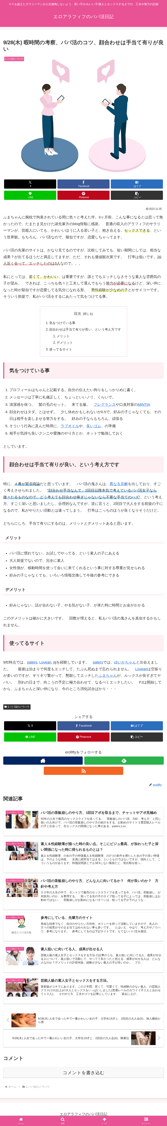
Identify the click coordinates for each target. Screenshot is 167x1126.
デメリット (65, 342)
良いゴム (93, 426)
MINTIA (144, 405)
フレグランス (105, 405)
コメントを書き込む (83, 1072)
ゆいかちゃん (125, 662)
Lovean (45, 662)
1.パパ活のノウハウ (18, 706)
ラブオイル (70, 426)
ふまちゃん (108, 676)
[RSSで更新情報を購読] (83, 771)
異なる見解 (119, 484)
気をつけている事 (62, 323)
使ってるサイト (60, 349)
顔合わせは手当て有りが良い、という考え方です (85, 329)
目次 (77, 314)
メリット (63, 336)
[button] (137, 195)
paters (32, 662)
